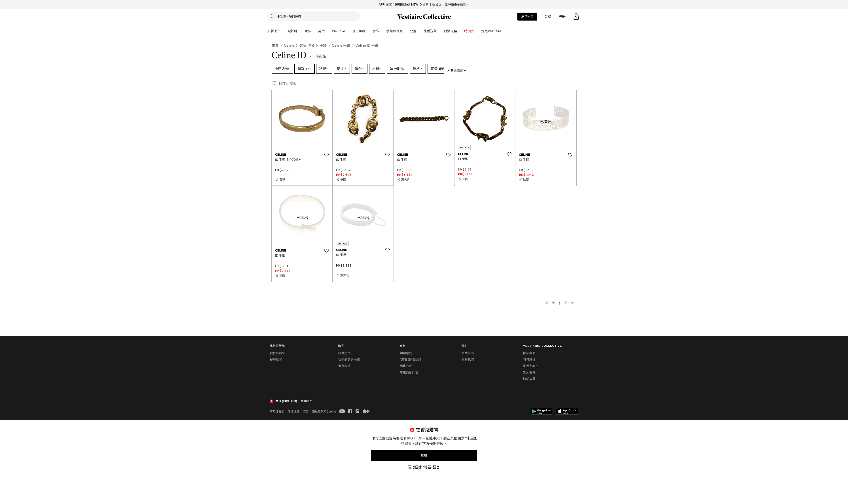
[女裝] (314, 31)
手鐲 (323, 45)
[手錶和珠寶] (406, 31)
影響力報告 (531, 366)
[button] (576, 16)
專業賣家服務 (409, 372)
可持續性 (529, 359)
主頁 (275, 45)
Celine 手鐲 (341, 45)
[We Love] (348, 31)
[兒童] (420, 31)
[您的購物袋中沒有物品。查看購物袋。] (576, 16)
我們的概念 (277, 353)
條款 (306, 411)
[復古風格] (369, 31)
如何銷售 (406, 353)
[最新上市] (284, 31)
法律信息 (293, 411)
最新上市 (273, 31)
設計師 (292, 31)
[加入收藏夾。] (326, 155)
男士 (321, 31)
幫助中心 (468, 353)
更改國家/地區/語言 (424, 467)
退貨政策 (344, 366)
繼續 (424, 455)
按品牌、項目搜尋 (288, 16)
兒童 (413, 31)
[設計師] (301, 31)
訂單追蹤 (344, 353)
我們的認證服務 (349, 359)
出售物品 (527, 16)
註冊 (562, 16)
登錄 (547, 16)
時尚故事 (529, 379)
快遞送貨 (430, 31)
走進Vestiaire (491, 31)
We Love (338, 31)
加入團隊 (529, 372)
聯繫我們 (468, 359)
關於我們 (529, 353)
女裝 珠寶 (306, 45)
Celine (289, 45)
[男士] (328, 31)
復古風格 (358, 31)
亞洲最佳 (450, 31)
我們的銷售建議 (410, 359)
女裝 (308, 31)
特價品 (469, 31)
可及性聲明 (277, 411)
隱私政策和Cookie (324, 411)
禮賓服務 (276, 359)
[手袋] (382, 31)
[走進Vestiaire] (505, 31)
